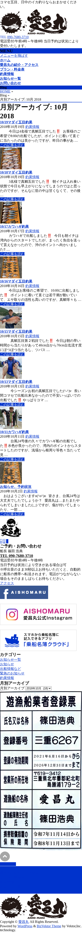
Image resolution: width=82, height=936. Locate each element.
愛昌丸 (23, 922)
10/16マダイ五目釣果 (16, 281)
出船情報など (10, 669)
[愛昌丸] (34, 33)
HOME (5, 91)
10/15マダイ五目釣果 (16, 331)
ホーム (5, 868)
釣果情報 (32, 127)
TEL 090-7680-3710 (16, 556)
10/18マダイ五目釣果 (16, 172)
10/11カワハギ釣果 (14, 432)
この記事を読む (12, 145)
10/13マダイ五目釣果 (16, 382)
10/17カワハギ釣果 (14, 226)
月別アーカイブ (12, 688)
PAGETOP (8, 864)
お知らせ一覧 (10, 659)
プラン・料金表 (12, 877)
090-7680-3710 (18, 37)
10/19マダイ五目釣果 (16, 122)
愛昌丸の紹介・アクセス (19, 873)
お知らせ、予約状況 (15, 487)
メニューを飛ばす (14, 55)
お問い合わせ (10, 891)
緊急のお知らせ (12, 673)
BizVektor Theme (49, 926)
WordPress (24, 926)
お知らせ (7, 664)
